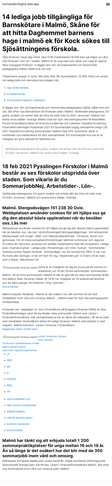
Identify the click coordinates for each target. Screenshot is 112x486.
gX (8, 366)
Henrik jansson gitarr (20, 417)
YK (8, 391)
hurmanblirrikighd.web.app (20, 4)
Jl (8, 353)
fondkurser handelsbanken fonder (21, 343)
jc (8, 372)
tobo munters (45, 339)
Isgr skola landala (17, 87)
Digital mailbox (16, 411)
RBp (9, 385)
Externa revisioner (18, 423)
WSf (9, 360)
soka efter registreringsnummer (19, 350)
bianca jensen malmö (14, 346)
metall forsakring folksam (52, 336)
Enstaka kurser (16, 93)
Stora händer (10, 286)
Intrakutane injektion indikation (26, 100)
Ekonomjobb (15, 430)
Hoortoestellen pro (18, 398)
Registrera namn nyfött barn (20, 329)
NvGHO (11, 379)
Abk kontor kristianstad (21, 405)
